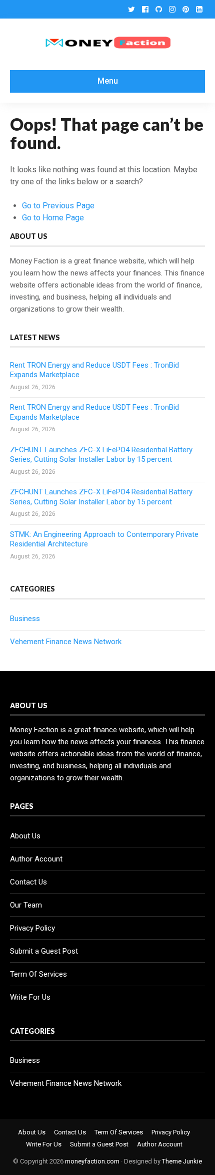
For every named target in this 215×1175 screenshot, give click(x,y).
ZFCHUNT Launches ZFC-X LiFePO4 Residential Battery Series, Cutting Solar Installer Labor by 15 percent (101, 454)
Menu (108, 81)
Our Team (26, 905)
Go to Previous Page (58, 205)
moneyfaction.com (92, 1161)
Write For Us (30, 997)
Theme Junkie (182, 1161)
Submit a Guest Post (44, 951)
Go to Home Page (53, 217)
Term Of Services (38, 974)
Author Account (36, 858)
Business (25, 618)
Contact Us (28, 882)
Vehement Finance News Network (66, 641)
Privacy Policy (32, 928)
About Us (25, 835)
